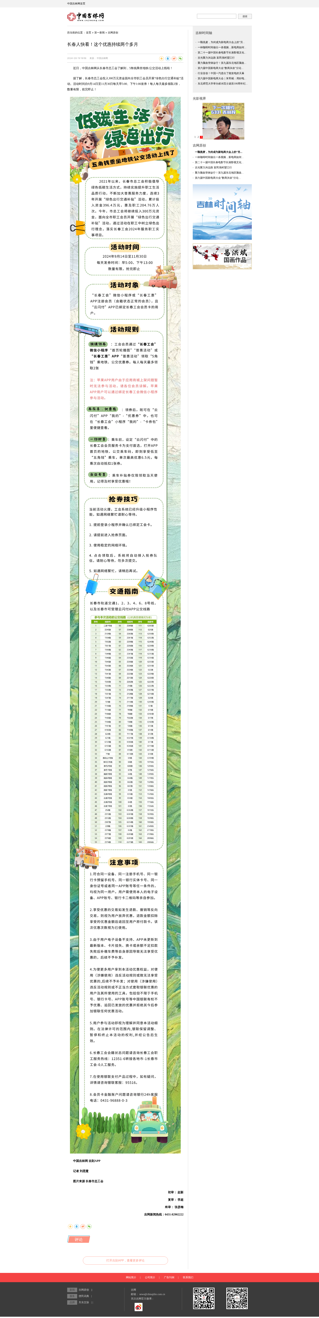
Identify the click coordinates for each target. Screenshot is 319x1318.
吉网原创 (113, 32)
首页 (88, 32)
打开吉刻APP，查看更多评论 (125, 1260)
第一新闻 (99, 32)
